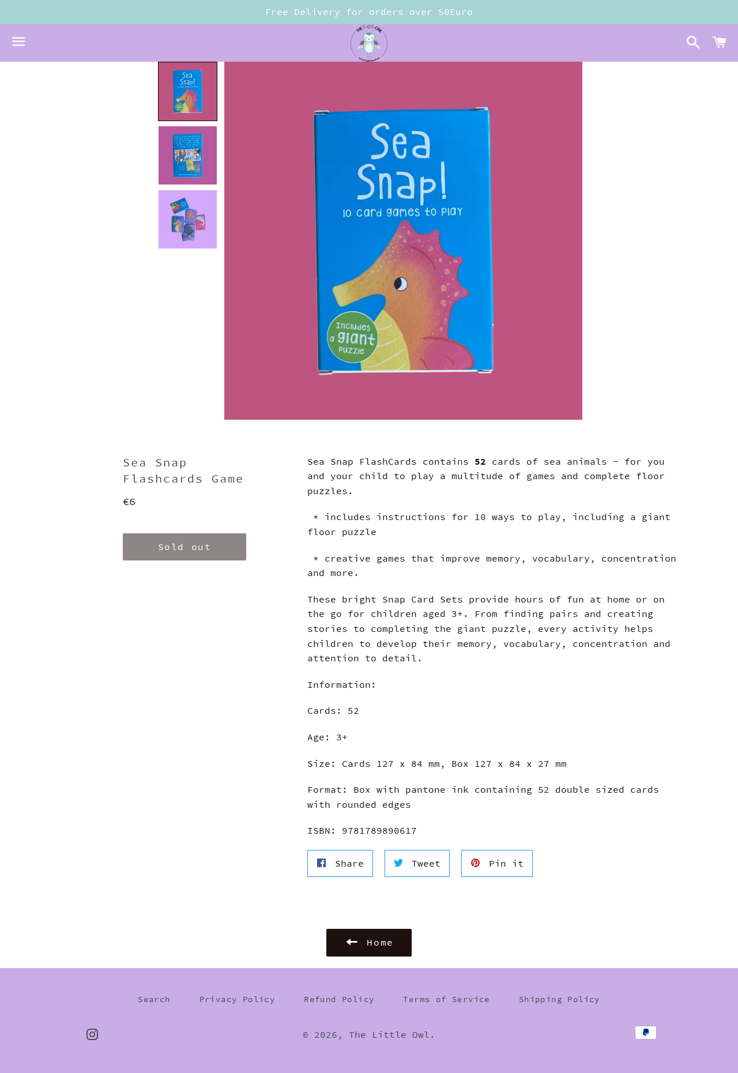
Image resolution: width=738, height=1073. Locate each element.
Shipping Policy (559, 999)
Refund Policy (339, 999)
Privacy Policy (237, 999)
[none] (187, 91)
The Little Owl (389, 1034)
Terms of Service (446, 999)
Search (154, 999)
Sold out (185, 546)
